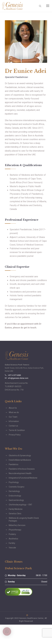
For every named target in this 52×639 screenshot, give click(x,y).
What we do (14, 412)
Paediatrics (13, 464)
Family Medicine (15, 509)
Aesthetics (13, 538)
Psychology (14, 482)
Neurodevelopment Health (20, 473)
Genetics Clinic (15, 513)
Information (14, 421)
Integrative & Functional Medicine (23, 477)
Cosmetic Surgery (16, 486)
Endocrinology (15, 495)
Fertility (12, 543)
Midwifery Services (17, 525)
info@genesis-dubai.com (18, 378)
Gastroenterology (16, 500)
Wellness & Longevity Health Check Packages (24, 519)
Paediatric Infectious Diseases (22, 468)
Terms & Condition (17, 430)
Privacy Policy (15, 434)
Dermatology (14, 491)
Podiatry (12, 534)
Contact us (13, 425)
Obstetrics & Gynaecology (20, 455)
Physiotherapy (15, 529)
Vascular (12, 547)
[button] (7, 631)
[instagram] (27, 615)
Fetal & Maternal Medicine (20, 460)
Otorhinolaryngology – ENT (20, 504)
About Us (13, 408)
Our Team (13, 416)
